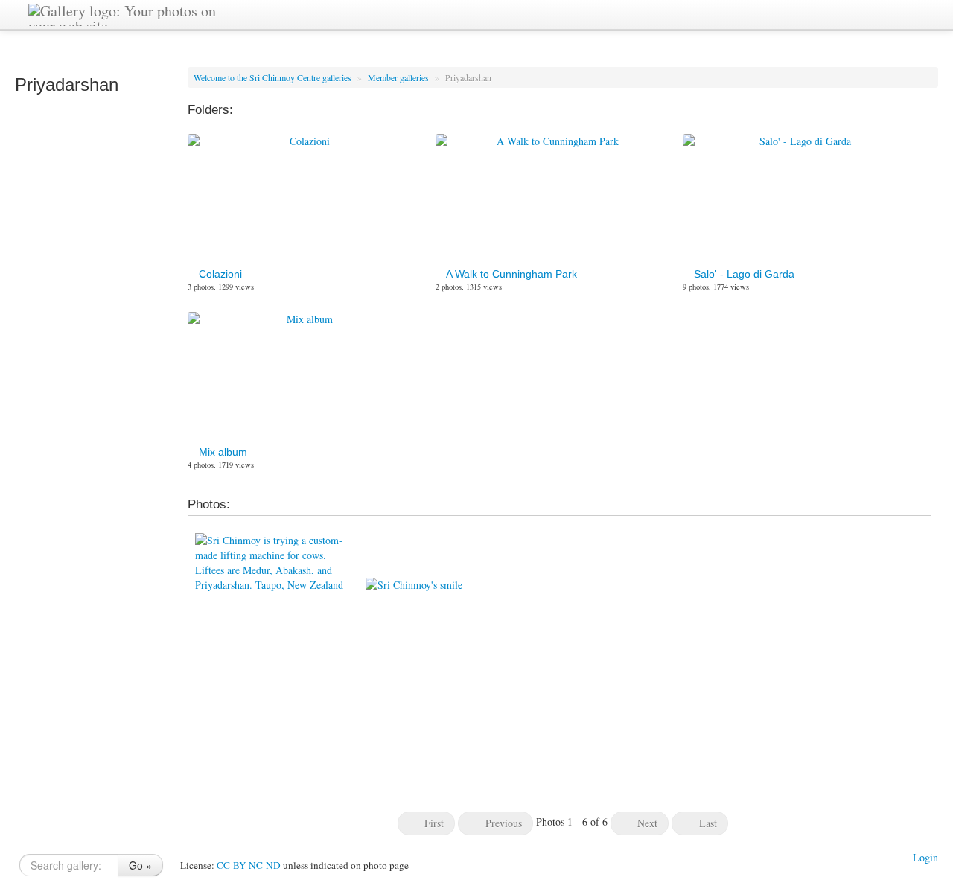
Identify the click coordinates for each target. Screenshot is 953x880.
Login (925, 857)
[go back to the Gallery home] (131, 13)
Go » (140, 865)
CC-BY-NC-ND (249, 865)
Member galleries (399, 77)
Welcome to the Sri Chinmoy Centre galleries (274, 77)
